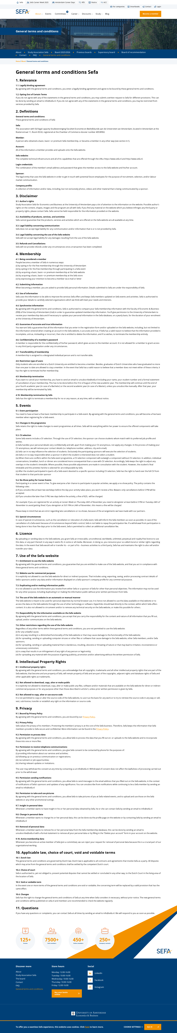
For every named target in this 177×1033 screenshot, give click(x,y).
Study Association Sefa (38, 52)
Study (98, 13)
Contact (22, 55)
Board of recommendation (133, 52)
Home (18, 61)
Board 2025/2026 (62, 52)
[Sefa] (23, 11)
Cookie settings (132, 1027)
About (38, 13)
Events (48, 13)
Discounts (86, 13)
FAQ (35, 55)
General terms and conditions (56, 55)
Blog (107, 13)
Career (74, 13)
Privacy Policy (89, 717)
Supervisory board (106, 52)
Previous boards (84, 52)
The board (20, 979)
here (87, 1027)
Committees (61, 13)
